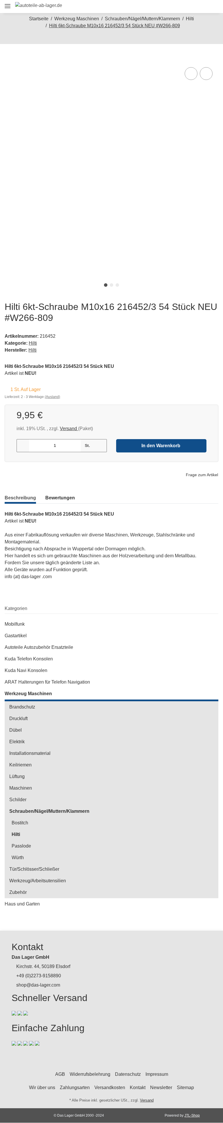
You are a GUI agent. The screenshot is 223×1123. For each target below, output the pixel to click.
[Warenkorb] (211, 6)
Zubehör (18, 892)
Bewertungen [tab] (60, 497)
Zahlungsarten (75, 1087)
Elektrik (17, 741)
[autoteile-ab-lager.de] (38, 5)
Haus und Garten (22, 903)
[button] (173, 6)
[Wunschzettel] (199, 6)
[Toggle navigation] (7, 3)
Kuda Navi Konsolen (26, 670)
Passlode (21, 845)
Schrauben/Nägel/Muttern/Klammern (49, 811)
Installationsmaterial (30, 753)
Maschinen (20, 788)
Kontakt (137, 1087)
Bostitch (20, 822)
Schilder (17, 799)
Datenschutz (128, 1074)
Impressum (156, 1074)
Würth (18, 857)
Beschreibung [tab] (20, 497)
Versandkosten (109, 1087)
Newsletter (161, 1087)
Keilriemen (20, 764)
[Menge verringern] (23, 445)
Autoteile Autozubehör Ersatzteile (39, 647)
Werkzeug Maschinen (28, 693)
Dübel (15, 730)
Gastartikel (16, 635)
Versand (69, 428)
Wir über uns (42, 1087)
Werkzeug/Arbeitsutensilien (37, 880)
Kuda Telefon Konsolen (29, 658)
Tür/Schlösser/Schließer (34, 869)
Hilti (33, 343)
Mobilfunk (15, 624)
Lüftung (17, 776)
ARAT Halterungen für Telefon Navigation (47, 682)
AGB (60, 1074)
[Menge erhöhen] (100, 445)
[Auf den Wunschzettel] (206, 73)
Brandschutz (22, 706)
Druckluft (18, 718)
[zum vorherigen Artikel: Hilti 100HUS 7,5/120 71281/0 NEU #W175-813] (105, 38)
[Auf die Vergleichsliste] (191, 73)
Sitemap (185, 1087)
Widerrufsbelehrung (90, 1074)
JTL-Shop (192, 1115)
